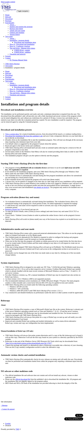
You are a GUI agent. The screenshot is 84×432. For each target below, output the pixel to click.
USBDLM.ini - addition (22, 52)
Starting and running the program (21, 27)
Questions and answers (17, 54)
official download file (22, 379)
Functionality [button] (9, 23)
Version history (15, 34)
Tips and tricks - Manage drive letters (22, 48)
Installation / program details (19, 40)
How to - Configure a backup (20, 46)
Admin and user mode (17, 31)
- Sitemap (4, 405)
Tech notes (9, 66)
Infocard (8, 17)
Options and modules (17, 32)
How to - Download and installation (22, 44)
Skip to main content (8, 2)
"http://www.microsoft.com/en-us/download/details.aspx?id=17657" (28, 343)
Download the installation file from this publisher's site (24, 136)
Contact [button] (8, 58)
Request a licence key (12, 209)
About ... (13, 25)
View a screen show (12, 134)
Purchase (8, 21)
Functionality (9, 79)
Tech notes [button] (9, 36)
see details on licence (41, 187)
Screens (8, 56)
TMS (17, 429)
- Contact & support (8, 409)
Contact (8, 99)
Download (9, 19)
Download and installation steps (25, 42)
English (7, 423)
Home (7, 15)
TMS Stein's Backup (12, 64)
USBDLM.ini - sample (22, 50)
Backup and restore (16, 29)
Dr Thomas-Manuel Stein (18, 60)
